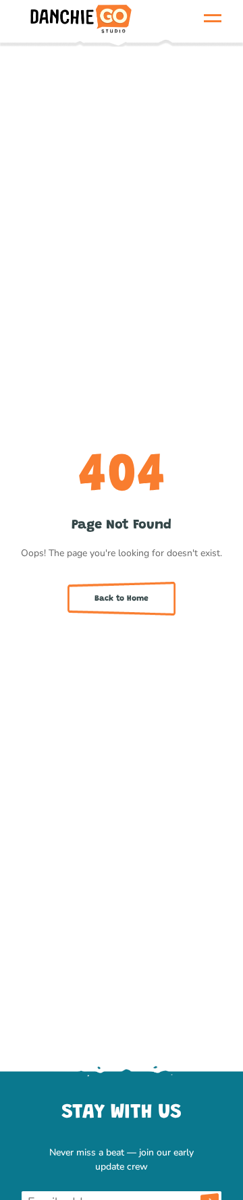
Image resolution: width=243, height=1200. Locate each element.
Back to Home (121, 599)
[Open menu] (212, 18)
